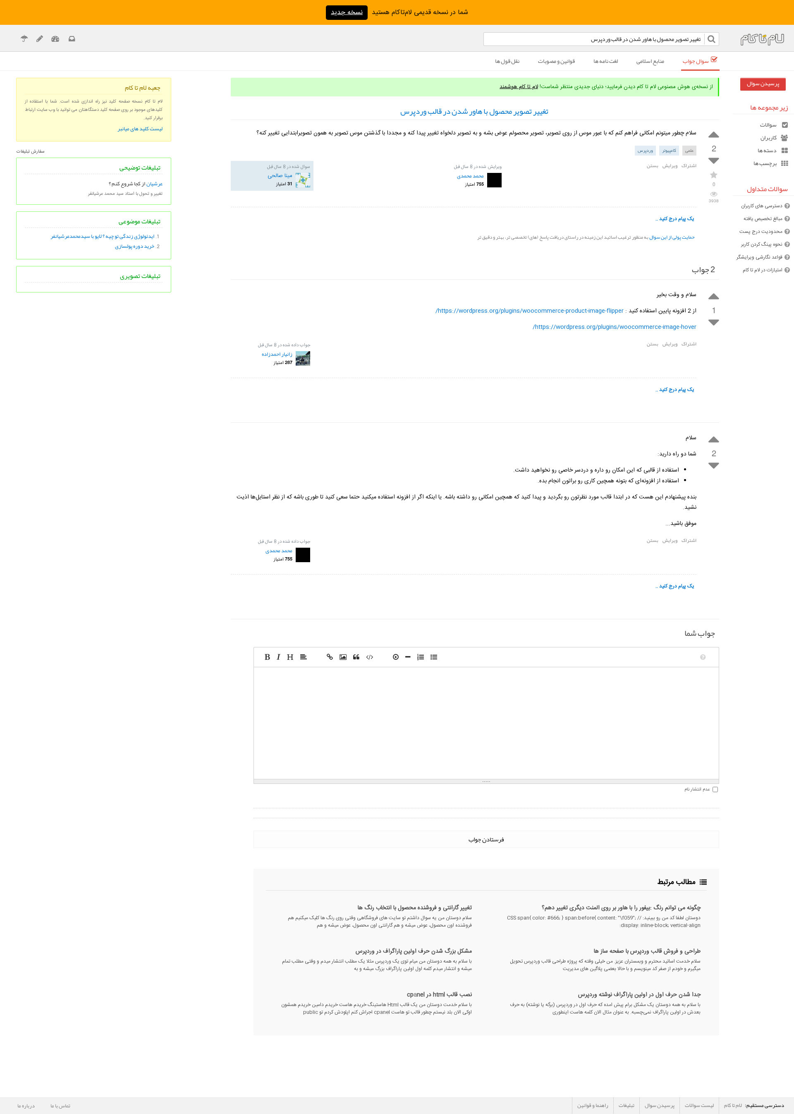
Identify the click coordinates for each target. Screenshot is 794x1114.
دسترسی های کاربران (761, 206)
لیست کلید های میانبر (140, 128)
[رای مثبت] (713, 133)
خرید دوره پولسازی (134, 246)
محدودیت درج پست (760, 231)
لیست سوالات (699, 1105)
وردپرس (645, 150)
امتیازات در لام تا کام (762, 270)
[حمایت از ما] (24, 40)
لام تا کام (733, 1105)
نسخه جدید (347, 12)
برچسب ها (765, 163)
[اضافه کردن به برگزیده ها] (713, 174)
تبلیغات (626, 1105)
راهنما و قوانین (592, 1105)
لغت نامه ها (605, 61)
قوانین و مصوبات (556, 61)
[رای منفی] (713, 161)
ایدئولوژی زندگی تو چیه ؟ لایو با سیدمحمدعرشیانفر (102, 236)
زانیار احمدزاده (277, 354)
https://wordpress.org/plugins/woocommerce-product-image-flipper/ (529, 311)
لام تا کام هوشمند (519, 86)
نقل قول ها (507, 61)
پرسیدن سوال (763, 83)
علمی (689, 150)
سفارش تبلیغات (31, 152)
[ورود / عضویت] (55, 40)
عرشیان (154, 183)
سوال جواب (696, 61)
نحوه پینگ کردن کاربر (761, 244)
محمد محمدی (470, 175)
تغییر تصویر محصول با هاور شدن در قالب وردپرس (474, 111)
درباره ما (26, 1105)
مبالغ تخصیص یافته (763, 219)
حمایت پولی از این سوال (671, 237)
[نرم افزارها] (39, 40)
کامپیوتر (669, 150)
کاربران (769, 137)
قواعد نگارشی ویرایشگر (759, 257)
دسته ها (767, 150)
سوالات (768, 125)
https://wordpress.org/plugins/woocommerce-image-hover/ (614, 327)
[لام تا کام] (71, 40)
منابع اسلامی (650, 61)
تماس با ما (60, 1105)
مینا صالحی (280, 175)
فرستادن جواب (486, 839)
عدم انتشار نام (697, 789)
